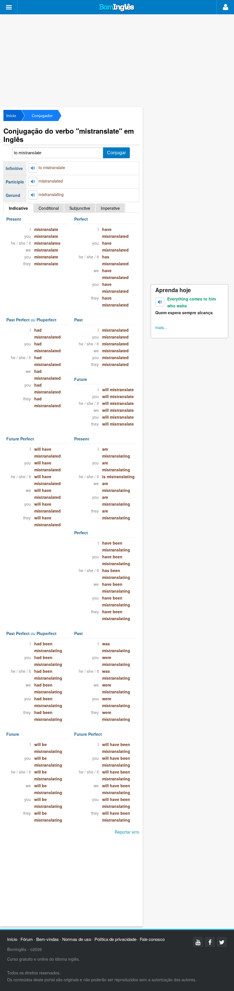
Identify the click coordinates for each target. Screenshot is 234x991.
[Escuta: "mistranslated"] (32, 181)
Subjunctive (79, 208)
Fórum (27, 939)
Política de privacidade (115, 939)
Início (11, 115)
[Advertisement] (117, 60)
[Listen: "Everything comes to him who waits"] (159, 301)
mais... (161, 327)
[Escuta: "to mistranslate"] (32, 168)
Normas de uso (76, 939)
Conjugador (42, 115)
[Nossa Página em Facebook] (210, 942)
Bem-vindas (47, 939)
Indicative (18, 208)
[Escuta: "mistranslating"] (32, 194)
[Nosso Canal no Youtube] (198, 942)
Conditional (49, 208)
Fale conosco (152, 939)
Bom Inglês (117, 7)
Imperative (110, 208)
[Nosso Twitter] (222, 942)
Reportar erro (127, 832)
